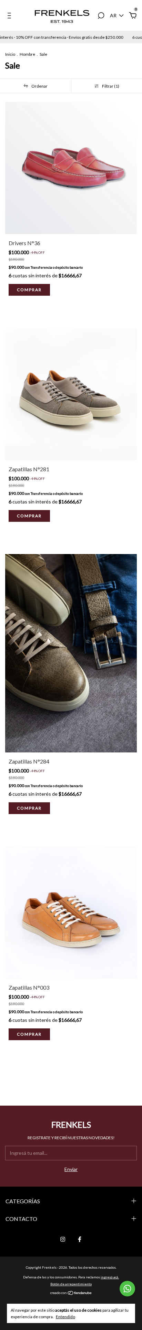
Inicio (10, 54)
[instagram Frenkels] (62, 1239)
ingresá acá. (110, 1277)
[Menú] (10, 16)
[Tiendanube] (71, 1293)
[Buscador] (101, 16)
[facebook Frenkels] (79, 1239)
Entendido (65, 1316)
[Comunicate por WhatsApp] (127, 1288)
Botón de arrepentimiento (71, 1284)
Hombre (27, 54)
